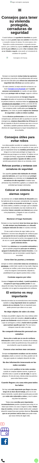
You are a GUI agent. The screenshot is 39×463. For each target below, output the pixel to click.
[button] (19, 10)
